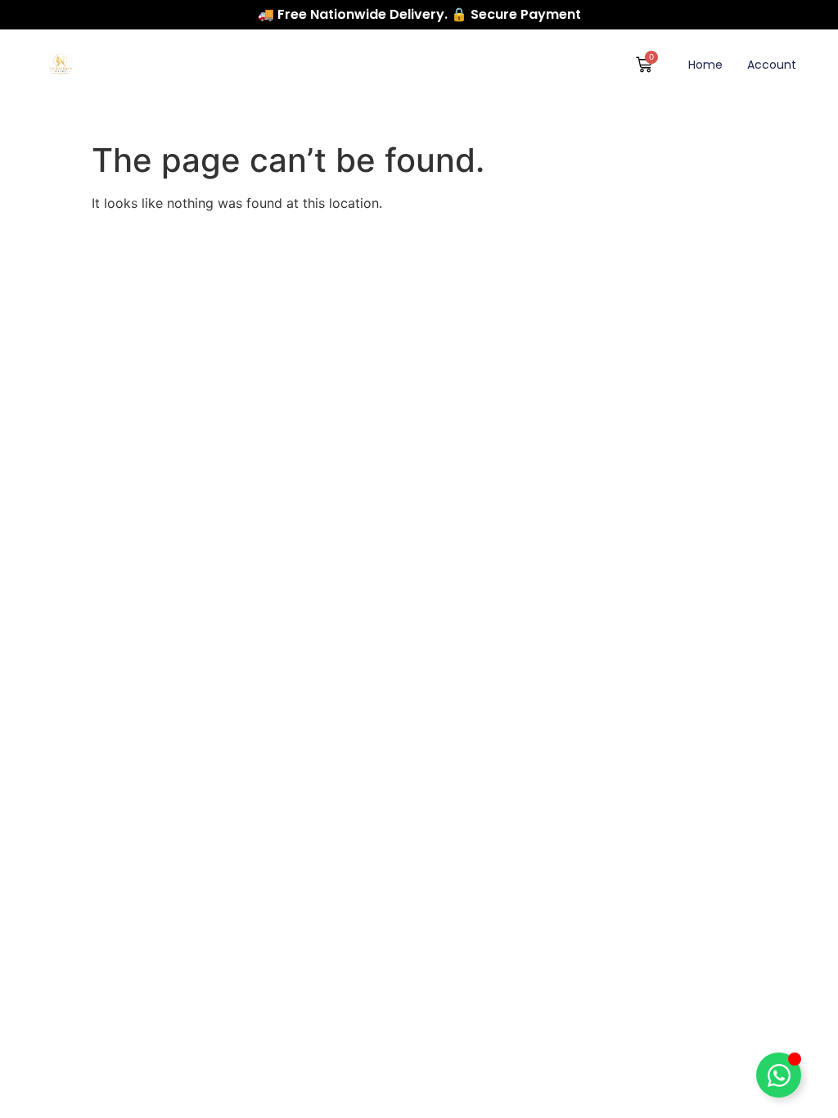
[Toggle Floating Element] (778, 1075)
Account (771, 64)
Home (705, 64)
